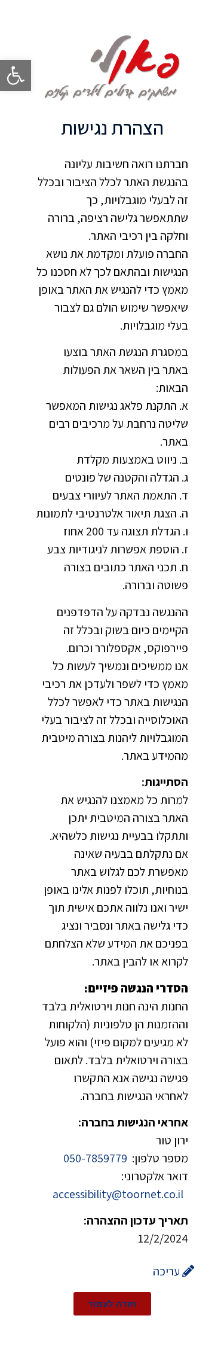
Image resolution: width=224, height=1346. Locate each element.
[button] (15, 75)
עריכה (167, 1271)
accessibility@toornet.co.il (118, 1194)
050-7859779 (96, 1158)
